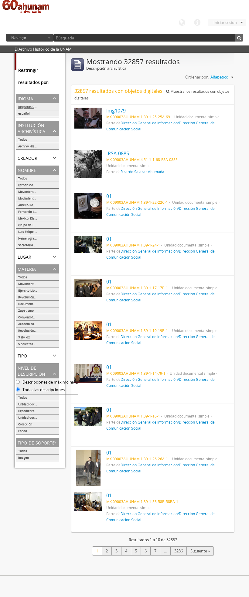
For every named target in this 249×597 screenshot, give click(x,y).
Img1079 (116, 110)
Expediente (26, 411)
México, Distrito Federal (35, 218)
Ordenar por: (197, 77)
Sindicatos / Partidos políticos (38, 344)
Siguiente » (200, 551)
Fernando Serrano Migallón (37, 212)
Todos (22, 139)
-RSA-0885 (117, 153)
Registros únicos (30, 107)
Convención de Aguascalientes (38, 317)
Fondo (22, 431)
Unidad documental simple (37, 404)
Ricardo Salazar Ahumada (142, 171)
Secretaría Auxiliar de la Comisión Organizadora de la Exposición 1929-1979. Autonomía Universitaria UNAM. (38, 245)
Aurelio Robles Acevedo (35, 205)
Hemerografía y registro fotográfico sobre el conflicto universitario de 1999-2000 (38, 238)
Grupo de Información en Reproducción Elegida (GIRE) (38, 225)
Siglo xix (24, 337)
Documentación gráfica (35, 304)
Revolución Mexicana (33, 330)
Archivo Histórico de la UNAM (38, 146)
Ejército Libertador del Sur (37, 290)
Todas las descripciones (43, 389)
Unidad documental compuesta (38, 417)
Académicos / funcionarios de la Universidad (38, 324)
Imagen (23, 457)
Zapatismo (26, 310)
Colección (25, 424)
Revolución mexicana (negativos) (38, 297)
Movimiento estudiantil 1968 (38, 191)
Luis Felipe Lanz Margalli (36, 232)
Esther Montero (29, 185)
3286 (178, 551)
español (24, 113)
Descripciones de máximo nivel (50, 382)
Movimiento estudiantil (35, 198)
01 (109, 196)
